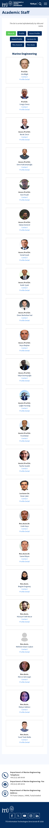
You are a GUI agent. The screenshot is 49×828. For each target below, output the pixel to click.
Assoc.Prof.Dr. (34, 33)
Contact (24, 77)
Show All (11, 33)
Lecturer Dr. (31, 39)
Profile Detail (24, 79)
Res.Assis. (31, 45)
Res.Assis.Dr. (17, 45)
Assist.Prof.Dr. (17, 39)
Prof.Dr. (22, 33)
